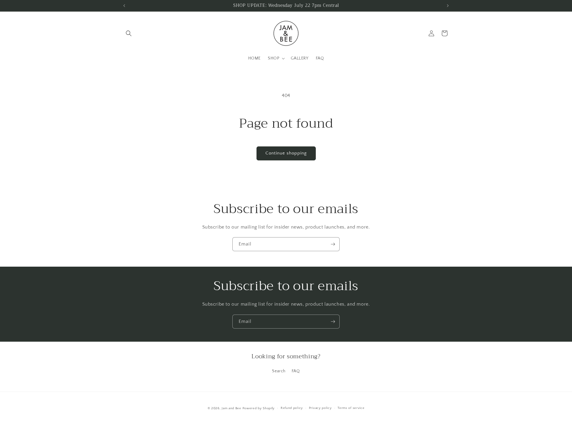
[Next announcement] (447, 5)
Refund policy (292, 408)
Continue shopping (286, 153)
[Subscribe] (332, 244)
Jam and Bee (231, 408)
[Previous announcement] (124, 5)
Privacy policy (320, 408)
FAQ (296, 371)
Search (279, 371)
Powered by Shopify (259, 408)
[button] (128, 33)
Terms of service (351, 408)
